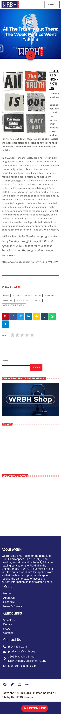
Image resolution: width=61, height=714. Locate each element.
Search (5, 361)
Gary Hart (50, 295)
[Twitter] (12, 684)
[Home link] (10, 4)
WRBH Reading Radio (14, 305)
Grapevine (21, 512)
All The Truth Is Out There (27, 295)
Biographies (22, 497)
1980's (6, 295)
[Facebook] (5, 684)
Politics (37, 300)
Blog (30, 22)
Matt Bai (7, 300)
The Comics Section (26, 483)
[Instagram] (19, 684)
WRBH (17, 287)
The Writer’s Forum (19, 455)
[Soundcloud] (27, 684)
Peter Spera (22, 300)
